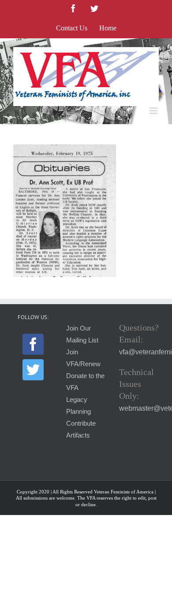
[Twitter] (33, 369)
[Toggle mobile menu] (154, 110)
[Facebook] (33, 344)
